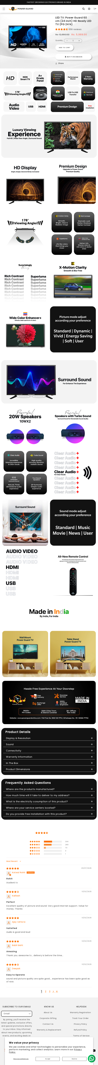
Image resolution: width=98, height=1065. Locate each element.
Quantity (59, 40)
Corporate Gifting (48, 1018)
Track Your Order (80, 1018)
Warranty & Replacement (49, 1030)
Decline (74, 1059)
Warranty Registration (80, 1012)
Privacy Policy (80, 1024)
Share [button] (61, 63)
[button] (4, 9)
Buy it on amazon (74, 57)
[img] (12, 868)
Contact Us (48, 1024)
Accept (47, 1059)
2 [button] (45, 991)
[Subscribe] (29, 1014)
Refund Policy (80, 1030)
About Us (48, 1012)
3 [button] (49, 991)
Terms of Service (81, 1035)
